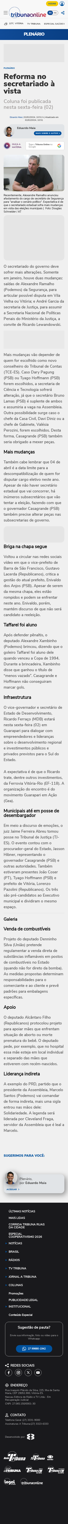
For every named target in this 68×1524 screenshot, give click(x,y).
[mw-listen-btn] (7, 145)
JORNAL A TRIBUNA (22, 1277)
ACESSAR (12, 1189)
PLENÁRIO (9, 68)
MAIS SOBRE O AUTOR (47, 133)
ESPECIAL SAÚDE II (54, 24)
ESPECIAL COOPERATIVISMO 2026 (25, 1235)
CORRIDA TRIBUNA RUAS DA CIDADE (27, 1226)
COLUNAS (16, 1285)
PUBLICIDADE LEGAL (23, 1300)
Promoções (16, 1293)
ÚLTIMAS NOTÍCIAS (22, 1211)
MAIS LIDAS (17, 1217)
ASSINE (52, 3)
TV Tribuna (33, 24)
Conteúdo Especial (20, 1314)
